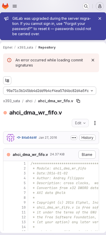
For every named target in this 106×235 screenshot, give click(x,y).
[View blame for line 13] (7, 222)
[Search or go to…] (86, 6)
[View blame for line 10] (7, 207)
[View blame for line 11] (7, 212)
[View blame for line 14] (7, 226)
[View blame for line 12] (7, 217)
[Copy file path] (78, 101)
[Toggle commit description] (73, 137)
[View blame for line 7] (7, 192)
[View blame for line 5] (7, 183)
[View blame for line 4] (7, 178)
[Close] (100, 18)
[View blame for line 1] (7, 163)
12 (24, 217)
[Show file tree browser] (7, 80)
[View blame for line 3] (7, 173)
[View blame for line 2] (7, 168)
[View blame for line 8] (7, 197)
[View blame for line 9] (7, 202)
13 (24, 222)
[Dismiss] (93, 60)
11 (24, 212)
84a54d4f (29, 137)
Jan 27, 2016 (48, 137)
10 (24, 207)
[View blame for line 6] (7, 187)
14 (24, 227)
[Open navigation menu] (15, 6)
